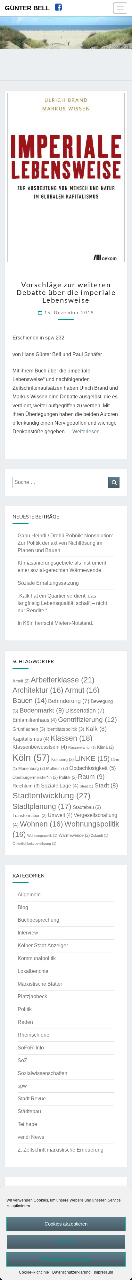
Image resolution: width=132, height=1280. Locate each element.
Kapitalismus (30, 739)
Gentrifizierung (87, 719)
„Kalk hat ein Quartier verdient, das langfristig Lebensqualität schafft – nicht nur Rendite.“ (62, 603)
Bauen (29, 701)
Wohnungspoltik (42, 835)
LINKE (92, 758)
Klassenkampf (82, 747)
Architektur (37, 690)
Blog (23, 907)
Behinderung (68, 700)
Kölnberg (62, 759)
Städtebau (87, 807)
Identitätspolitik (65, 729)
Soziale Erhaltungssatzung (48, 583)
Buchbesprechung (38, 920)
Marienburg (31, 768)
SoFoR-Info (31, 1047)
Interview (28, 932)
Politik (68, 777)
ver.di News (31, 1137)
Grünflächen (28, 729)
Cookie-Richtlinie (34, 1272)
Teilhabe (27, 1124)
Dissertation (84, 710)
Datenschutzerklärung (71, 1272)
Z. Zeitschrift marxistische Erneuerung (60, 1150)
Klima (105, 747)
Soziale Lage (59, 785)
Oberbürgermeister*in (35, 777)
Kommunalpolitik (37, 958)
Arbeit (20, 681)
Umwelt (60, 815)
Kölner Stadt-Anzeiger (43, 945)
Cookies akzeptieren (66, 1224)
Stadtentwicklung (51, 795)
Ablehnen (66, 1241)
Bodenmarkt (42, 710)
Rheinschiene (33, 1035)
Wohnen (41, 824)
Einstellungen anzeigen (66, 1259)
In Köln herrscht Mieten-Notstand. (55, 623)
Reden (25, 1022)
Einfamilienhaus (34, 720)
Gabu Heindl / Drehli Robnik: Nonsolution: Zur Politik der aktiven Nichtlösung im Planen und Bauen (65, 543)
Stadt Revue (32, 1098)
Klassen (72, 738)
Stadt (106, 785)
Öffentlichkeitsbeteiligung (34, 843)
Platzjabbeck (32, 996)
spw (22, 1085)
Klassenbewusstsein (39, 747)
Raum (91, 776)
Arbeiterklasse (63, 679)
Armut (82, 690)
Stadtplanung (41, 806)
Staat (86, 786)
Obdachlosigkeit (92, 768)
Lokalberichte (33, 971)
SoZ (22, 1060)
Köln (31, 757)
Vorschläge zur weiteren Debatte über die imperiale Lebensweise (66, 292)
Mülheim (57, 768)
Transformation (29, 815)
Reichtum (26, 785)
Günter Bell (27, 8)
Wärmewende (74, 835)
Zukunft (99, 835)
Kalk (96, 728)
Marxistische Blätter (40, 984)
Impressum (103, 1272)
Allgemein (29, 894)
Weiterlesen (86, 431)
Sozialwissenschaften (42, 1073)
